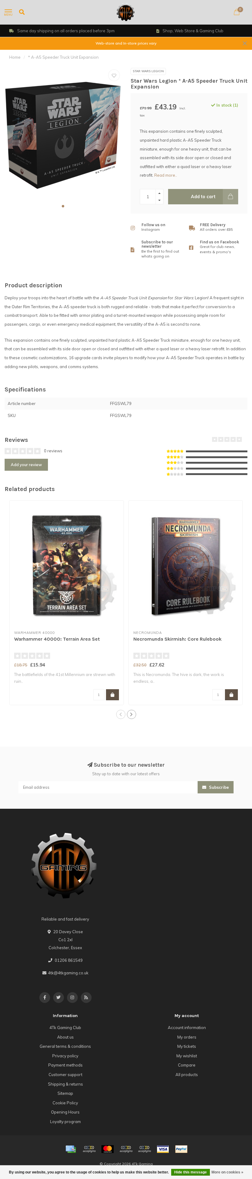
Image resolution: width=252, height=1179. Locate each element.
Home (15, 57)
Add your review (26, 464)
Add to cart (203, 196)
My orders (186, 1037)
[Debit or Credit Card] (89, 1149)
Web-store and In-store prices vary (126, 43)
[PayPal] (126, 1149)
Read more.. (165, 175)
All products (186, 1074)
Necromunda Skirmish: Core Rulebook (177, 639)
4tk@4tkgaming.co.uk (68, 972)
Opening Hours (65, 1112)
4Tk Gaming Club (65, 1027)
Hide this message (190, 1172)
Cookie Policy (65, 1102)
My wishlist (186, 1055)
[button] (63, 206)
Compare (186, 1065)
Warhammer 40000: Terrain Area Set (57, 639)
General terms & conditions (65, 1046)
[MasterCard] (107, 1149)
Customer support (65, 1074)
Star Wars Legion (148, 71)
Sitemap (65, 1093)
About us (65, 1037)
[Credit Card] (70, 1149)
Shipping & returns (65, 1084)
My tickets (186, 1046)
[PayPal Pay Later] (144, 1149)
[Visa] (163, 1149)
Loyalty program (65, 1121)
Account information (187, 1027)
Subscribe (218, 787)
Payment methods (65, 1065)
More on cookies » (227, 1172)
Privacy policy (65, 1055)
